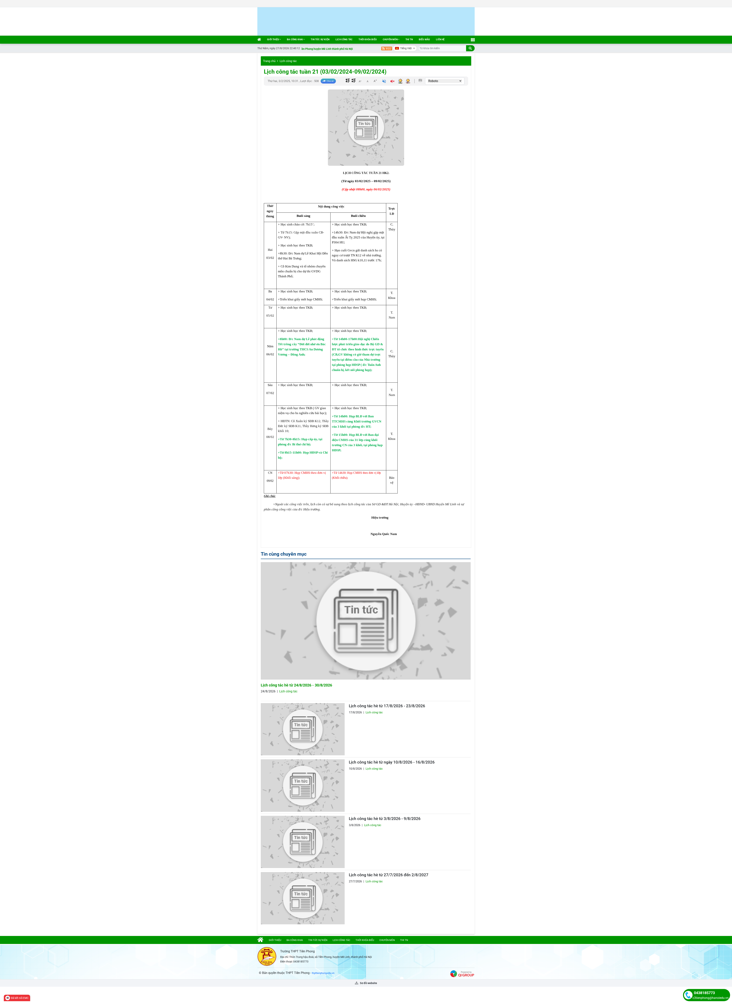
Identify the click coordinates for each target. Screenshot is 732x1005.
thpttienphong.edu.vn (323, 973)
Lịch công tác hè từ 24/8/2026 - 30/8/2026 (296, 685)
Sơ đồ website (368, 983)
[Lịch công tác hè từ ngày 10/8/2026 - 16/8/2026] (303, 785)
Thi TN (409, 39)
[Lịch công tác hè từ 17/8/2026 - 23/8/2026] (303, 729)
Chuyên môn (390, 39)
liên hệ (440, 39)
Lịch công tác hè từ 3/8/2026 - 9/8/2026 (385, 818)
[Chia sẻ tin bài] (328, 81)
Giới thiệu (273, 39)
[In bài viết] (420, 80)
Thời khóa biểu (368, 39)
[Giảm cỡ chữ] (360, 81)
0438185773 (704, 993)
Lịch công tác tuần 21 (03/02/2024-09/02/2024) (325, 71)
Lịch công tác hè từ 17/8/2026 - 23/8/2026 (387, 706)
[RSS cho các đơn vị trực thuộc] (386, 48)
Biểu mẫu (424, 39)
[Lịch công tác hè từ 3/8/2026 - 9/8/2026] (303, 842)
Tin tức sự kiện (320, 39)
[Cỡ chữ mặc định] (367, 81)
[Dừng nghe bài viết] (392, 81)
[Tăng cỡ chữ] (375, 81)
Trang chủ (269, 61)
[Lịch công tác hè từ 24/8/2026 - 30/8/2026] (366, 621)
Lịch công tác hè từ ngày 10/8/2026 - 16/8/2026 (392, 762)
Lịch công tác (344, 39)
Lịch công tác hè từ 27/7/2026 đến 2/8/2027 (388, 875)
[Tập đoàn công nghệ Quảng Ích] (462, 973)
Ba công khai (295, 39)
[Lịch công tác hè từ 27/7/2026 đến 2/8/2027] (303, 898)
